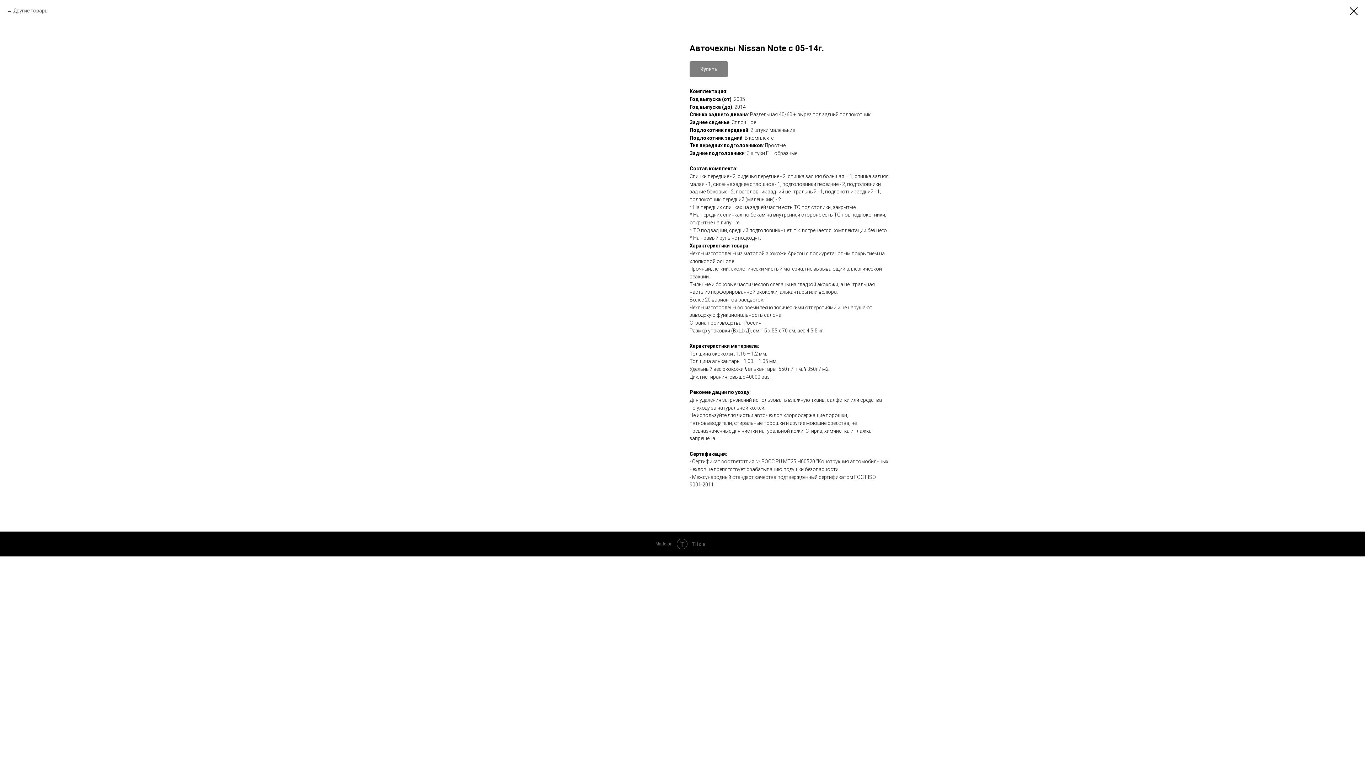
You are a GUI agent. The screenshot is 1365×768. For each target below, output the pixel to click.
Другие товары (31, 11)
